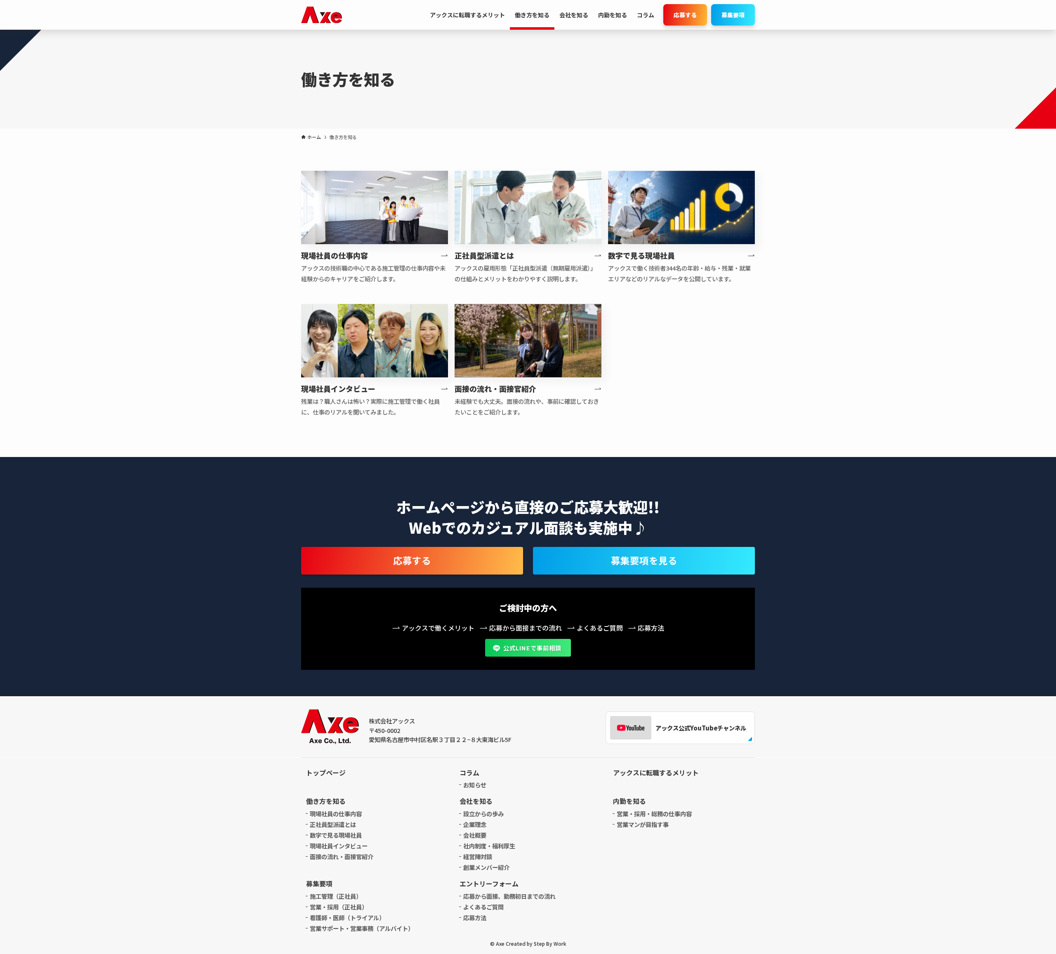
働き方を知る (326, 801)
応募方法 (474, 917)
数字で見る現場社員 (336, 835)
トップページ (326, 772)
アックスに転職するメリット (656, 772)
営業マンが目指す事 (643, 824)
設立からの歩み (483, 813)
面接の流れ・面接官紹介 (341, 856)
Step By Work (550, 943)
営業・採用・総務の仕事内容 (654, 813)
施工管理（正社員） (336, 896)
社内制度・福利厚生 (489, 845)
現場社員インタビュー (339, 845)
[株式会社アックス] (321, 15)
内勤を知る (629, 801)
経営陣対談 (477, 856)
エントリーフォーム (489, 883)
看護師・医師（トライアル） (347, 917)
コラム (469, 772)
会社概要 (474, 835)
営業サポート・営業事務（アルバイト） (362, 928)
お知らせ (474, 784)
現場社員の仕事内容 (336, 813)
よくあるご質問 (483, 906)
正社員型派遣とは (333, 824)
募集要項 (319, 883)
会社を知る (476, 801)
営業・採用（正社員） (339, 906)
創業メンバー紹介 (486, 867)
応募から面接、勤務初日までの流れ (509, 896)
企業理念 (474, 824)
